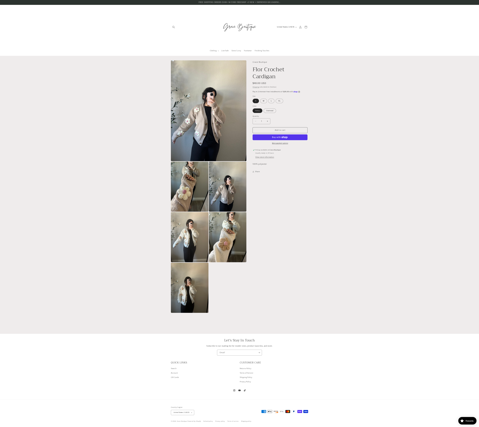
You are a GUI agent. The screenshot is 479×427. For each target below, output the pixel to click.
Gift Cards (175, 377)
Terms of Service (246, 373)
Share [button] (257, 172)
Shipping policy (246, 421)
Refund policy (208, 421)
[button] (173, 27)
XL (279, 101)
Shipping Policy (246, 377)
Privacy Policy (245, 382)
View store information (264, 157)
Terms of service (233, 421)
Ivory (257, 111)
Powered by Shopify (194, 421)
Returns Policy (245, 369)
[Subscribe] (259, 353)
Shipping (256, 87)
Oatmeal (269, 111)
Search (174, 369)
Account (174, 373)
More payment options (280, 143)
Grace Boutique (182, 421)
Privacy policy (220, 421)
